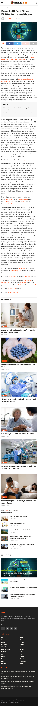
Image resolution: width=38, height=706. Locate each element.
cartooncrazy (9, 201)
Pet (21, 640)
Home (2, 8)
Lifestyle (3, 663)
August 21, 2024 (5, 505)
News (21, 637)
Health (7, 8)
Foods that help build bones (18, 523)
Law (2, 661)
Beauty (3, 642)
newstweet (8, 204)
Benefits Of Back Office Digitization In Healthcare (18, 573)
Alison (9, 18)
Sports (22, 649)
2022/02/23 (17, 18)
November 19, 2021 (14, 525)
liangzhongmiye (27, 160)
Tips (21, 654)
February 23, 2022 (7, 575)
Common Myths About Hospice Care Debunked (17, 434)
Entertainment (5, 649)
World (21, 663)
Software (22, 647)
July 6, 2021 (13, 584)
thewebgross (5, 282)
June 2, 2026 (4, 334)
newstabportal (31, 285)
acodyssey (22, 268)
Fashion (3, 651)
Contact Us (21, 700)
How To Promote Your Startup (18, 516)
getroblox (20, 285)
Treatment (23, 661)
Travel (22, 659)
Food (2, 654)
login (7, 510)
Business (4, 644)
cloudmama (27, 280)
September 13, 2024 (15, 598)
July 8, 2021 (13, 532)
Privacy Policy (11, 700)
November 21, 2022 (15, 548)
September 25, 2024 (6, 471)
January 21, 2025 (5, 404)
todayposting (11, 288)
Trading (22, 656)
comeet (23, 201)
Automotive (4, 640)
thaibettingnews (13, 292)
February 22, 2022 (14, 540)
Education (4, 647)
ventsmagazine (16, 270)
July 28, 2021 (13, 590)
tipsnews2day (23, 199)
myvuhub (27, 276)
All (2, 637)
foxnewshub (12, 276)
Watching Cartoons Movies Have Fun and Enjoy (23, 587)
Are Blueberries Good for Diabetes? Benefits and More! (18, 113)
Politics (22, 642)
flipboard (23, 282)
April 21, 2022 (13, 518)
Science (22, 644)
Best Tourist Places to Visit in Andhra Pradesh (23, 530)
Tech (21, 651)
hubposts (8, 199)
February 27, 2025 (5, 369)
